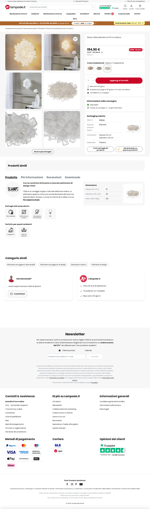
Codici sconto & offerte (62, 413)
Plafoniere (41, 28)
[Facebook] (69, 484)
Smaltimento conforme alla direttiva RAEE (126, 489)
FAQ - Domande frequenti (16, 405)
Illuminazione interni (30, 28)
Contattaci (10, 413)
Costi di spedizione (13, 416)
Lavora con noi (58, 416)
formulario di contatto (57, 378)
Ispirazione (57, 424)
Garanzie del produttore (15, 432)
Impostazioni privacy (17, 489)
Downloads (72, 177)
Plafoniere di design (99, 265)
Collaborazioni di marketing (64, 409)
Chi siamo (56, 401)
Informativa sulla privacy (110, 405)
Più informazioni (32, 177)
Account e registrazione (15, 428)
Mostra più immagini (42, 152)
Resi (7, 420)
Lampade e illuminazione (13, 28)
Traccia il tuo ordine (13, 409)
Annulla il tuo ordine (14, 401)
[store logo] (15, 7)
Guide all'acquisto (70, 424)
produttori (94, 382)
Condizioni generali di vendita (112, 401)
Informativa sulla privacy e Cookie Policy (69, 489)
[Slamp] (13, 189)
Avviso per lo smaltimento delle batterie (97, 489)
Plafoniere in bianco (78, 265)
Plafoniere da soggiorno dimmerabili (21, 265)
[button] (23, 91)
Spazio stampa (58, 428)
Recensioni (54, 177)
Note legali (104, 409)
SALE (83, 23)
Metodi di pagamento (14, 424)
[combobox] (62, 7)
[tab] (11, 177)
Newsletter (57, 405)
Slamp (102, 120)
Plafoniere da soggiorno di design (53, 265)
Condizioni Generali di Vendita (44, 489)
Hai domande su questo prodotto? (130, 149)
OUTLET (137, 14)
